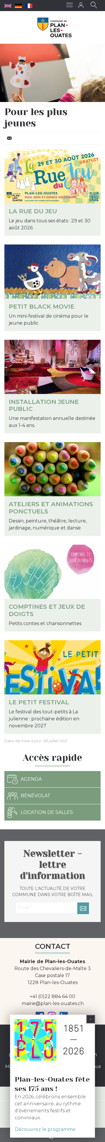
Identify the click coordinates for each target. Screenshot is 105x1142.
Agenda (31, 779)
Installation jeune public (44, 405)
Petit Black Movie (41, 306)
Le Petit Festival (39, 702)
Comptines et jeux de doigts (47, 610)
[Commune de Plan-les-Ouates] (54, 27)
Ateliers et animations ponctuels (51, 507)
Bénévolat (35, 795)
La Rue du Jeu (33, 211)
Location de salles (47, 812)
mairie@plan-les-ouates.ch (53, 1003)
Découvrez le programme (45, 1129)
